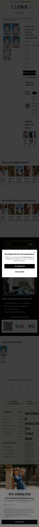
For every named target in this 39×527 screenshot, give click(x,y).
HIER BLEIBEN (19, 272)
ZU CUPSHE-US (19, 266)
